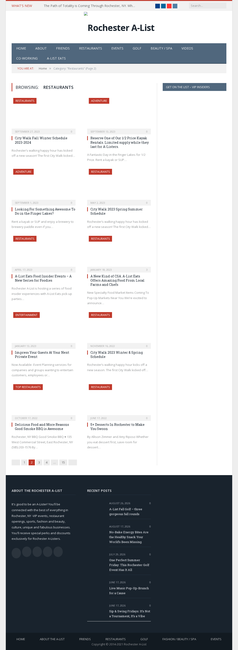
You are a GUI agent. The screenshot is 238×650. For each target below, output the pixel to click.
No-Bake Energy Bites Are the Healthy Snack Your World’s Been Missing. (129, 537)
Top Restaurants (28, 387)
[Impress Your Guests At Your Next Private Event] (44, 329)
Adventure (99, 101)
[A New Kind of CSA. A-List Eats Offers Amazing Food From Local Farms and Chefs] (119, 253)
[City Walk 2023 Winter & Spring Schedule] (119, 329)
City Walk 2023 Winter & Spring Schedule (116, 354)
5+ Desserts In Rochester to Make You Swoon (117, 426)
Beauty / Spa (161, 48)
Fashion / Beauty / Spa (179, 639)
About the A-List (52, 639)
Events (117, 48)
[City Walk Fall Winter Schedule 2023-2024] (44, 115)
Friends (63, 48)
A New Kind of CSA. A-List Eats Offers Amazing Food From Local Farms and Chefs (117, 280)
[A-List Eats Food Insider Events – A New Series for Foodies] (44, 253)
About (41, 48)
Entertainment (26, 315)
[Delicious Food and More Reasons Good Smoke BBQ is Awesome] (44, 401)
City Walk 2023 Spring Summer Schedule (116, 211)
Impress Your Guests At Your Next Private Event (42, 354)
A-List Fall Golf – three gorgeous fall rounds (125, 511)
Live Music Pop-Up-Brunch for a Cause (129, 590)
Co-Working (27, 58)
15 (63, 462)
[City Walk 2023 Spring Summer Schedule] (119, 186)
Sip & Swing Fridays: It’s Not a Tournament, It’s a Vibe (129, 613)
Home (21, 48)
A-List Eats (56, 58)
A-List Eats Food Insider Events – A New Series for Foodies (43, 278)
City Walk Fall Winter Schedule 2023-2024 (41, 140)
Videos (187, 48)
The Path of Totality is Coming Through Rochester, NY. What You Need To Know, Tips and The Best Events (91, 6)
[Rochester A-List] (119, 26)
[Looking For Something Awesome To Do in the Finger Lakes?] (44, 186)
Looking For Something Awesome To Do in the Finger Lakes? (45, 211)
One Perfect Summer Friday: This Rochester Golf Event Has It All (129, 565)
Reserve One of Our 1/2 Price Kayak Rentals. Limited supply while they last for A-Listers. (119, 142)
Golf (137, 48)
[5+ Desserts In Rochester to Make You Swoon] (119, 401)
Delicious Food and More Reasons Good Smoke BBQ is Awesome (42, 426)
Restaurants (90, 48)
